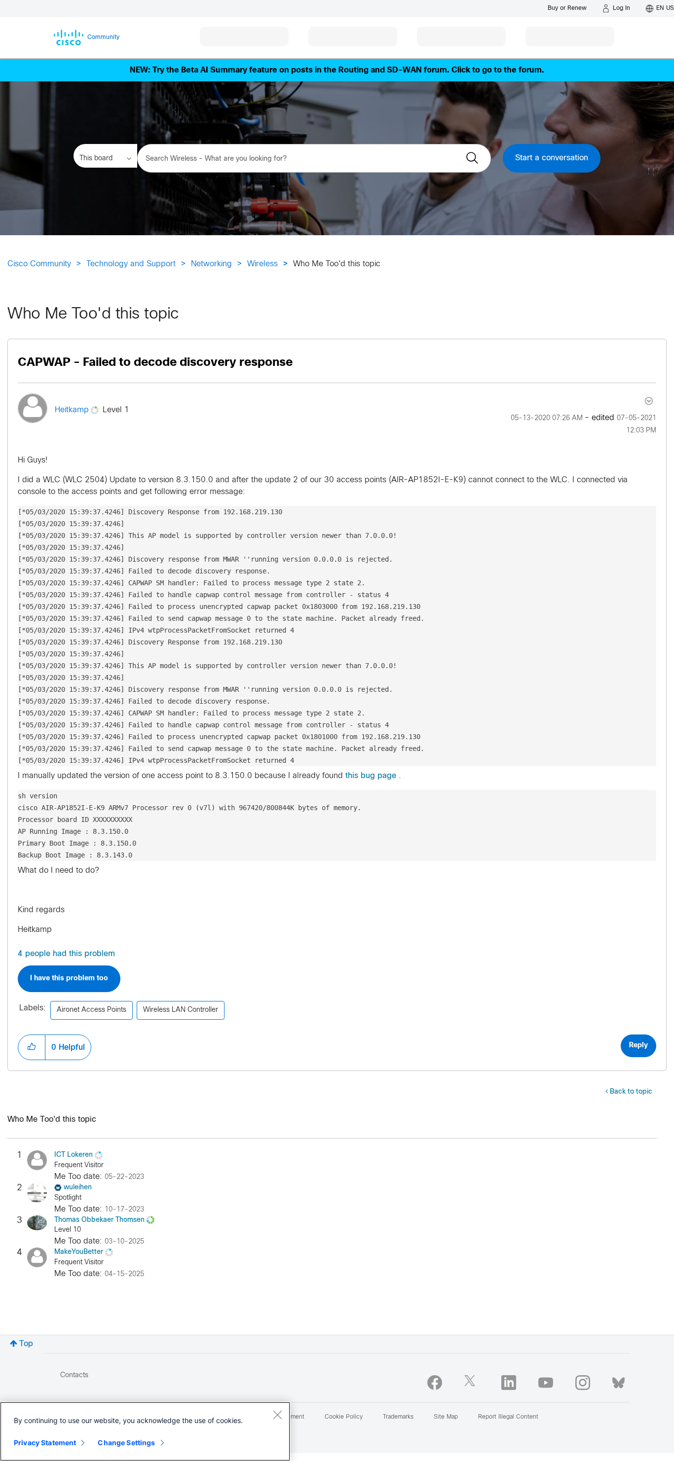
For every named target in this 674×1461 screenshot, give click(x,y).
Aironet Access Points (91, 1010)
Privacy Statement (45, 1442)
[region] (145, 1431)
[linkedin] (508, 1382)
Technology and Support (131, 264)
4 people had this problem (66, 954)
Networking (211, 264)
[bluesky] (618, 1380)
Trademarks (398, 1417)
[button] (31, 1047)
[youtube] (545, 1382)
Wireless (262, 264)
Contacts (74, 1375)
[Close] (277, 1415)
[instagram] (582, 1382)
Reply (638, 1045)
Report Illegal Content (508, 1417)
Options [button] (647, 400)
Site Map (446, 1417)
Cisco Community (39, 264)
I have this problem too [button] (69, 978)
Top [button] (26, 1344)
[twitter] (471, 1382)
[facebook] (434, 1382)
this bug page (370, 776)
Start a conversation (551, 158)
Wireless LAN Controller (180, 1010)
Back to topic (631, 1092)
